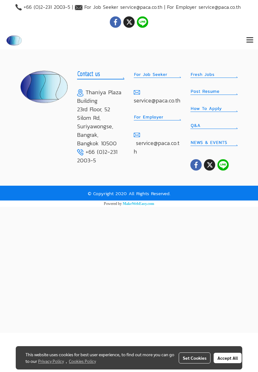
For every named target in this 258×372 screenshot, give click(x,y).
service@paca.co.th (141, 7)
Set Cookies (194, 358)
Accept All (227, 358)
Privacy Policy (51, 361)
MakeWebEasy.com (138, 203)
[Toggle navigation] (250, 40)
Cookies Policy (82, 361)
